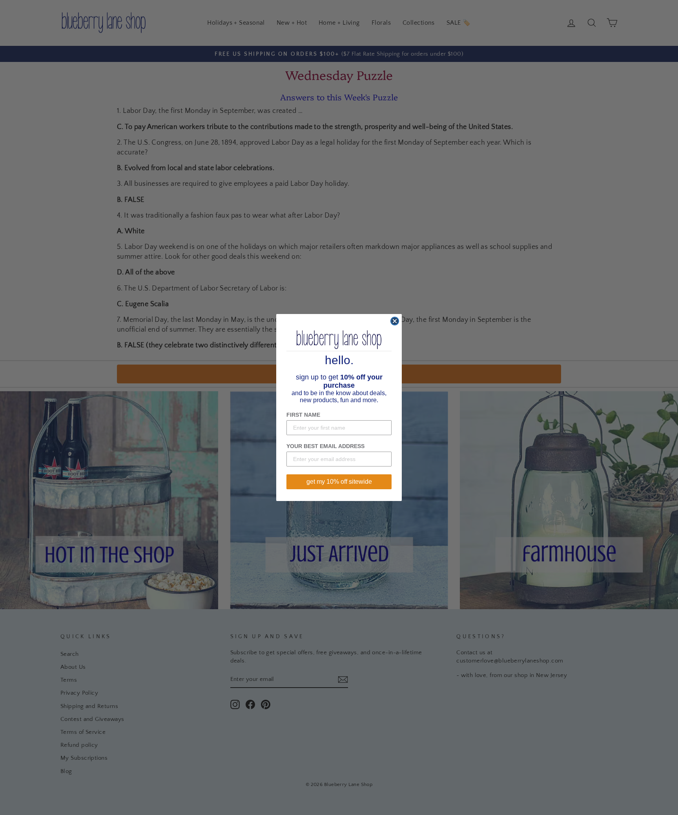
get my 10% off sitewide (339, 481)
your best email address (325, 446)
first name (303, 415)
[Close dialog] (395, 321)
